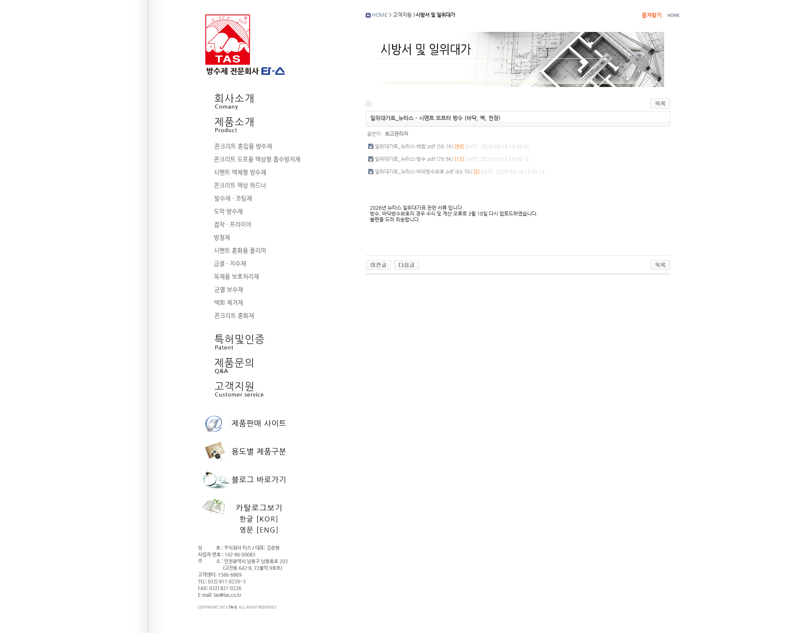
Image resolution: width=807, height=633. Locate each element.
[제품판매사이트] (246, 435)
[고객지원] (246, 397)
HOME (380, 15)
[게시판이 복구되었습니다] (378, 265)
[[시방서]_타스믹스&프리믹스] (406, 265)
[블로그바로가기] (246, 491)
